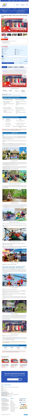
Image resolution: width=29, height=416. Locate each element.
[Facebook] (20, 400)
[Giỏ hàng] (18, 4)
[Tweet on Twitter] (6, 37)
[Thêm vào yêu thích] (26, 31)
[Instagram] (23, 400)
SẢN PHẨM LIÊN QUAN (5, 356)
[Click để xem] (14, 25)
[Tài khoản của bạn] (16, 4)
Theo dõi (20, 379)
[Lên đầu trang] (28, 412)
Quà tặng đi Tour (12, 403)
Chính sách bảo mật (12, 405)
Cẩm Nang (13, 0)
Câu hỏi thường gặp (12, 411)
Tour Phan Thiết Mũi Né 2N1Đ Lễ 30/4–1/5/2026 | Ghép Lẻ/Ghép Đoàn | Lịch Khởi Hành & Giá (5, 365)
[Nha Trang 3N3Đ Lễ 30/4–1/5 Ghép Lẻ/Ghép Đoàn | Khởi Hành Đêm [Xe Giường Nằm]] (23, 361)
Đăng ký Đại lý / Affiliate (12, 404)
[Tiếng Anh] (27, 0)
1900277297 (9, 94)
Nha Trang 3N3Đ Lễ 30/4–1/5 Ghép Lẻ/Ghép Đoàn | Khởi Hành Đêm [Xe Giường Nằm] (23, 365)
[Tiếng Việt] (26, 0)
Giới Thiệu (9, 0)
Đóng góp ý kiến (12, 402)
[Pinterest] (5, 37)
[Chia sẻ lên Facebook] (4, 37)
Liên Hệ (24, 0)
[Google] (24, 400)
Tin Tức (17, 0)
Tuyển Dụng (20, 0)
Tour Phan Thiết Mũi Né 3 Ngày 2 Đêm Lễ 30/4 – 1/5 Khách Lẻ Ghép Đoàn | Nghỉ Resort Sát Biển (14, 365)
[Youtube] (21, 400)
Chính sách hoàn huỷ (12, 406)
